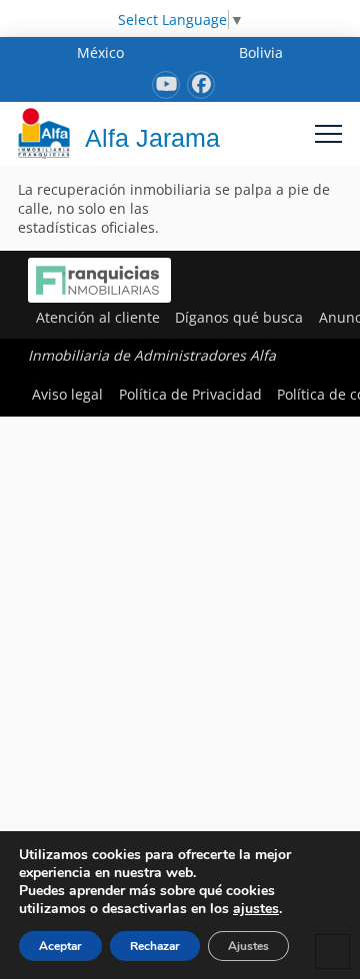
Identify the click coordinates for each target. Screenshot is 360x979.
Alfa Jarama (152, 138)
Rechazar (155, 946)
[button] (328, 133)
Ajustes (248, 946)
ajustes (256, 909)
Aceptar (60, 946)
